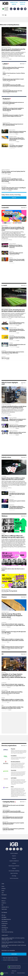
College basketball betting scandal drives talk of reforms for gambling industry (14, 407)
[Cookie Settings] (2, 973)
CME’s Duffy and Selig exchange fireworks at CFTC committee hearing (13, 125)
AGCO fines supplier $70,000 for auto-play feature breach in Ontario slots (12, 91)
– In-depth (9, 59)
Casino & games (14, 853)
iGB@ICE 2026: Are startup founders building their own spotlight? (17, 420)
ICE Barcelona (4, 923)
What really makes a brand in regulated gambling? (16, 253)
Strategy (14, 875)
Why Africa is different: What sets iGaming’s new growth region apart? (13, 536)
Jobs (3, 892)
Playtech (13, 748)
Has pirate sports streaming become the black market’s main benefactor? (13, 49)
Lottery (14, 863)
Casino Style (4, 929)
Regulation (4, 356)
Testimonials (4, 909)
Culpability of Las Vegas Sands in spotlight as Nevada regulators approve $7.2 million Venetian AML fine (13, 109)
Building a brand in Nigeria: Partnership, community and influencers (16, 246)
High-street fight (5, 358)
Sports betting (12, 129)
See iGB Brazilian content (5, 9)
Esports (14, 855)
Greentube (13, 770)
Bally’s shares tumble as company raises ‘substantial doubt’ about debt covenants (13, 640)
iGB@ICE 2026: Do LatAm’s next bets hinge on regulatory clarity (17, 433)
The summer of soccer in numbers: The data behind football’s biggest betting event (13, 116)
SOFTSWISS (13, 778)
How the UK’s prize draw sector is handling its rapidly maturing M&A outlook (14, 188)
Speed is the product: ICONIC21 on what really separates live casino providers (13, 478)
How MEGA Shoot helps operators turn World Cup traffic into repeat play (17, 494)
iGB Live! (3, 915)
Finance (3, 637)
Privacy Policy (5, 972)
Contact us (4, 902)
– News (8, 69)
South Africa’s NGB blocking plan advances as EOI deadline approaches (13, 103)
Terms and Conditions (21, 972)
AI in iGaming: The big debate (9, 591)
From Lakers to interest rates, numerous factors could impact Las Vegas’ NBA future (13, 352)
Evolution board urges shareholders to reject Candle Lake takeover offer (13, 80)
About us (3, 900)
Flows (12, 786)
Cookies (12, 972)
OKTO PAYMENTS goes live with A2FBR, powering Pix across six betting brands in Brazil (14, 85)
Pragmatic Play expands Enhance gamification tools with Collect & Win (13, 829)
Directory (3, 888)
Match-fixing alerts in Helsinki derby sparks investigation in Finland (17, 132)
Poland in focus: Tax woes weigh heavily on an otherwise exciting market (16, 260)
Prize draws (4, 186)
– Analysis (7, 354)
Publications (4, 894)
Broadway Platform (15, 761)
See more (22, 63)
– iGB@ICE (17, 421)
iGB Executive (4, 921)
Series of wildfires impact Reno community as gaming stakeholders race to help (13, 68)
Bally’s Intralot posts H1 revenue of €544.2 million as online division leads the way (13, 647)
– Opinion (7, 359)
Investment (4, 350)
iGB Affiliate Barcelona (6, 919)
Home (3, 886)
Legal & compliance (6, 89)
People (14, 868)
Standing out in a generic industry (17, 500)
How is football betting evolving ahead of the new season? (16, 323)
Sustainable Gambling (6, 177)
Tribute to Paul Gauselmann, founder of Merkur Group (13, 942)
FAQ (2, 905)
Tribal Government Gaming (7, 932)
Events (3, 890)
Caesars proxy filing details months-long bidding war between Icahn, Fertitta (12, 707)
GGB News (4, 925)
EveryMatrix (13, 755)
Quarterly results (12, 136)
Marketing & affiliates (6, 47)
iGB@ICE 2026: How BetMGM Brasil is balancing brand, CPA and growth (17, 426)
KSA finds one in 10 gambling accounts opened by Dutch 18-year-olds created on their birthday (13, 180)
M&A (3, 77)
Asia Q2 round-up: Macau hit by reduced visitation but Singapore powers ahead (17, 139)
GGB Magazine (5, 927)
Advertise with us (5, 907)
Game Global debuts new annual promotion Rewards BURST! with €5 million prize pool (13, 818)
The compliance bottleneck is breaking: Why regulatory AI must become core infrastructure (17, 507)
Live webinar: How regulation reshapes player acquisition (16, 146)
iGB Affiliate (4, 917)
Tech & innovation (13, 417)
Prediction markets (6, 122)
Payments (4, 630)
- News (7, 940)
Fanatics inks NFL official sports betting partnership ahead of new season (12, 692)
